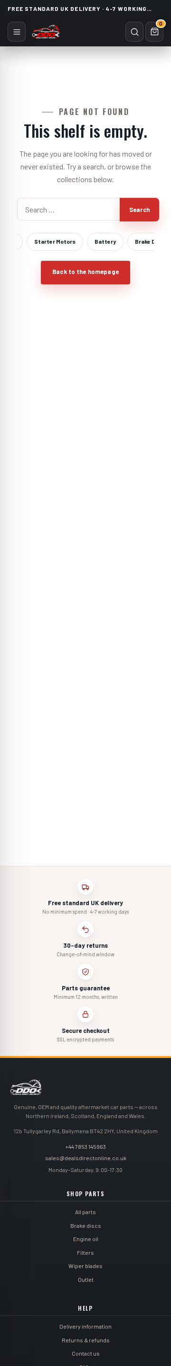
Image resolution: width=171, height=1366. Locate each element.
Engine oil (85, 1238)
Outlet (86, 1279)
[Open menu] (17, 32)
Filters (85, 1252)
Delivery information (85, 1326)
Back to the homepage (85, 271)
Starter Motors (55, 241)
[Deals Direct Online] (45, 31)
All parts (85, 1211)
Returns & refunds (86, 1340)
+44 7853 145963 (85, 1146)
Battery (105, 241)
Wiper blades (85, 1265)
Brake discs (85, 1225)
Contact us (86, 1353)
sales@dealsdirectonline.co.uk (85, 1157)
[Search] (134, 32)
